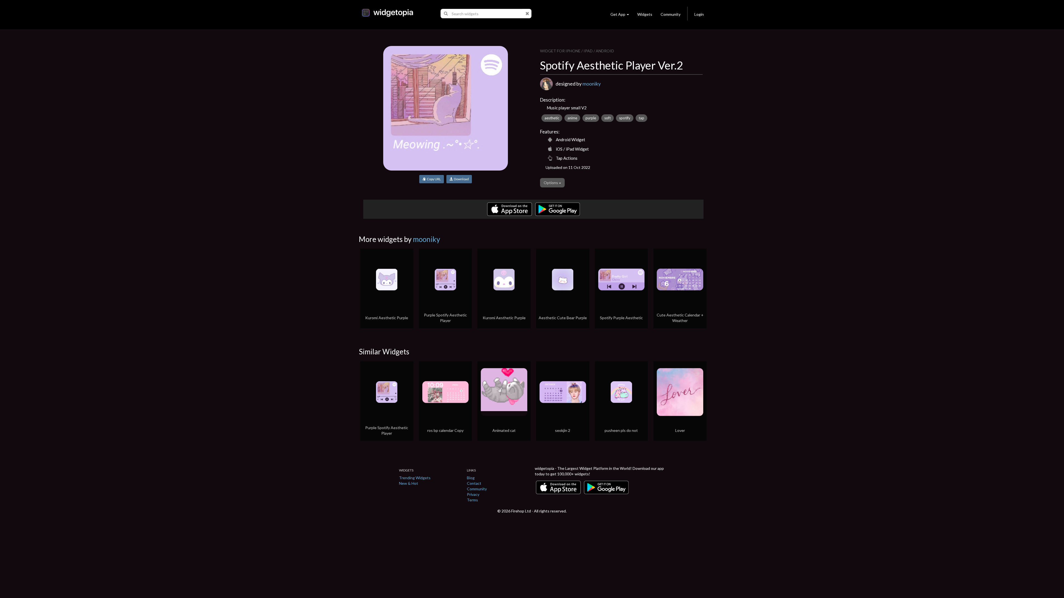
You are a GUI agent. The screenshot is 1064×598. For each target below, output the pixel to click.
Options (551, 182)
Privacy (473, 494)
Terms (472, 500)
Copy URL (433, 179)
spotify (624, 118)
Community (671, 14)
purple (590, 118)
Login (699, 14)
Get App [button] (617, 14)
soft (607, 118)
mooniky (591, 84)
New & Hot (408, 483)
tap (641, 118)
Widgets (644, 14)
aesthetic (551, 118)
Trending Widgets (415, 477)
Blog (471, 477)
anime (572, 118)
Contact (474, 483)
